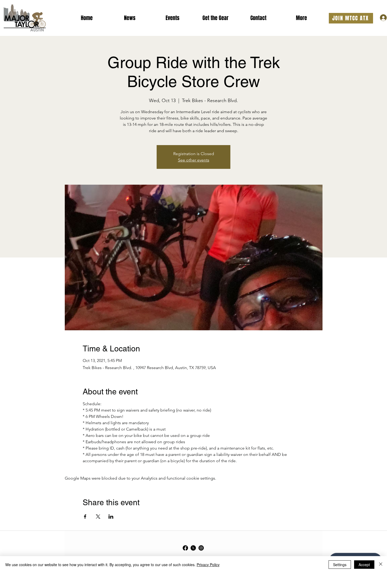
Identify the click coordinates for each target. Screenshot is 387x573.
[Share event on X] (98, 516)
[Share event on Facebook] (85, 516)
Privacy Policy (208, 564)
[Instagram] (201, 548)
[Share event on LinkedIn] (110, 516)
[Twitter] (193, 548)
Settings (339, 564)
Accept (364, 564)
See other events (193, 160)
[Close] (381, 564)
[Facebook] (185, 548)
